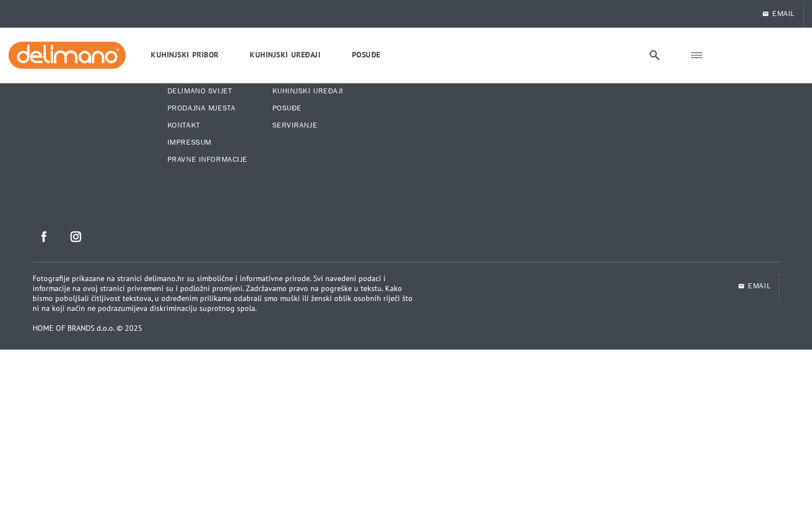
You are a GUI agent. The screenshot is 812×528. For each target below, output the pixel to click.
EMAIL (783, 14)
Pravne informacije (207, 160)
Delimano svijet (199, 91)
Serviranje (295, 125)
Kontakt (184, 125)
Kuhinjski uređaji (308, 91)
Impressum (189, 142)
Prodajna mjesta (201, 108)
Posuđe (287, 108)
